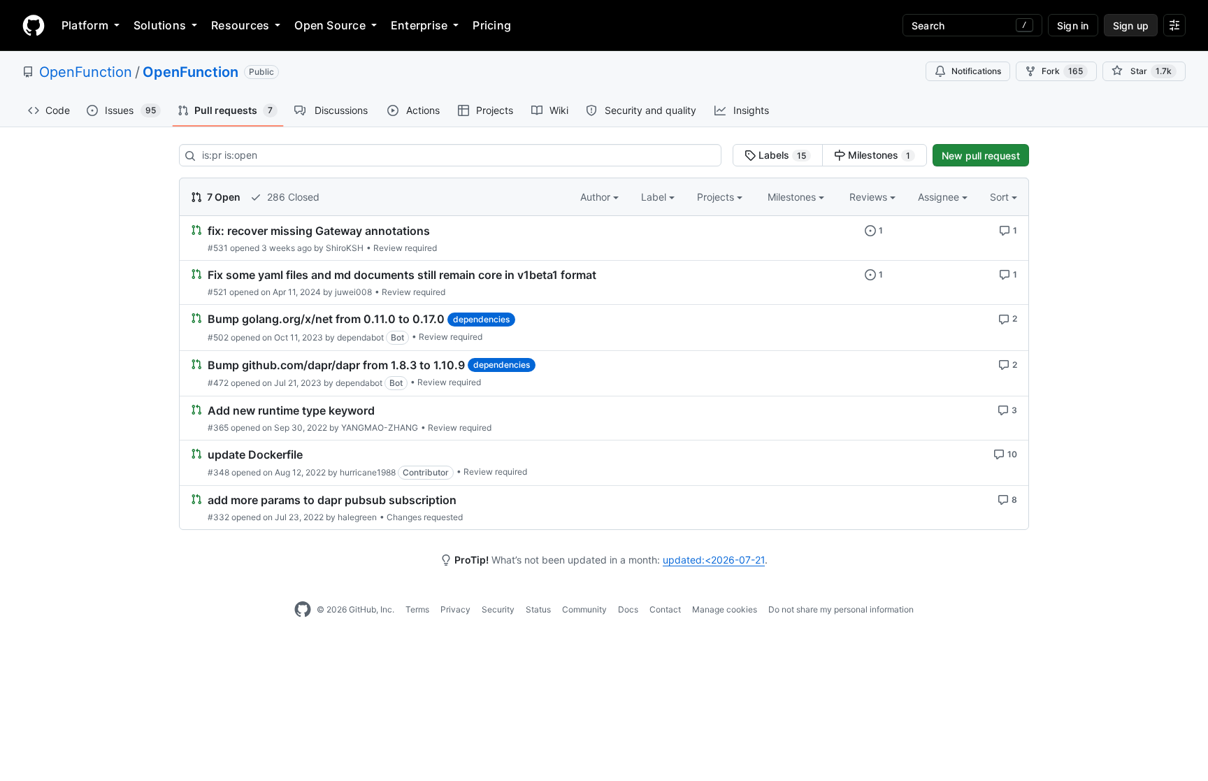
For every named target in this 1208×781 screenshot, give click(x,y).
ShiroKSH (345, 248)
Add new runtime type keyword (291, 410)
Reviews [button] (869, 197)
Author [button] (596, 197)
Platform (85, 25)
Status (538, 609)
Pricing (492, 25)
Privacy (455, 609)
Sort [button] (999, 197)
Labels (781, 155)
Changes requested (425, 517)
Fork (1062, 71)
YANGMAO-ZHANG (379, 427)
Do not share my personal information (841, 609)
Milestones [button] (793, 197)
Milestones (877, 155)
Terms (417, 609)
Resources (240, 25)
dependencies (481, 319)
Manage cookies (724, 609)
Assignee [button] (940, 197)
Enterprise (419, 25)
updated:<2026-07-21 (714, 560)
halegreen (357, 517)
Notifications (976, 71)
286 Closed (291, 197)
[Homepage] (33, 25)
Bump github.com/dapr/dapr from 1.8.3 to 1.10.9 (336, 365)
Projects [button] (717, 197)
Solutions (160, 25)
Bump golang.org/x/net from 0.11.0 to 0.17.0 (326, 320)
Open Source (330, 25)
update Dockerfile (255, 454)
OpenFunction (85, 72)
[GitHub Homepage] (302, 610)
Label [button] (655, 197)
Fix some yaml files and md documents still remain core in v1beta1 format (402, 275)
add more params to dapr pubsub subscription (332, 500)
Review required (405, 248)
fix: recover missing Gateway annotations (319, 231)
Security (498, 609)
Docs (628, 609)
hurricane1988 (368, 472)
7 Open (222, 197)
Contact (665, 609)
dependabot (360, 337)
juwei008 (353, 292)
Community (584, 609)
